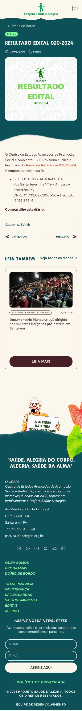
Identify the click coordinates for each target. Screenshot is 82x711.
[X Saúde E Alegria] (45, 548)
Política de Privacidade (41, 682)
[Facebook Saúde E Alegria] (27, 548)
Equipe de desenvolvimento (41, 704)
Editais (37, 51)
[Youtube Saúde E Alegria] (36, 548)
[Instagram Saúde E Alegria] (19, 548)
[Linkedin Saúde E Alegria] (63, 548)
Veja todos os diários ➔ (58, 258)
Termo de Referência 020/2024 (50, 165)
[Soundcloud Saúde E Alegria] (54, 548)
